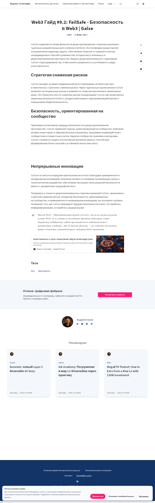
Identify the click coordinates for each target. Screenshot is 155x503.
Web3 (69, 35)
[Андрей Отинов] (67, 321)
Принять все (97, 496)
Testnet (12, 363)
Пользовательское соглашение (98, 470)
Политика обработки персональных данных (62, 470)
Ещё (110, 4)
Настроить (144, 496)
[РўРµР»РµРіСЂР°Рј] (141, 53)
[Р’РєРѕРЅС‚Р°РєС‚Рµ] (141, 69)
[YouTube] (141, 61)
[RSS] (77, 481)
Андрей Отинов (85, 319)
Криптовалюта (44, 271)
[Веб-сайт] (77, 324)
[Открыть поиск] (138, 4)
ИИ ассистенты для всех (47, 3)
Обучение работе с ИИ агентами (78, 3)
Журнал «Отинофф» (20, 3)
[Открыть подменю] (121, 4)
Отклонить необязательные (121, 496)
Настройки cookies (84, 476)
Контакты (68, 476)
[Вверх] (141, 45)
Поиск (101, 3)
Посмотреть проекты (115, 295)
